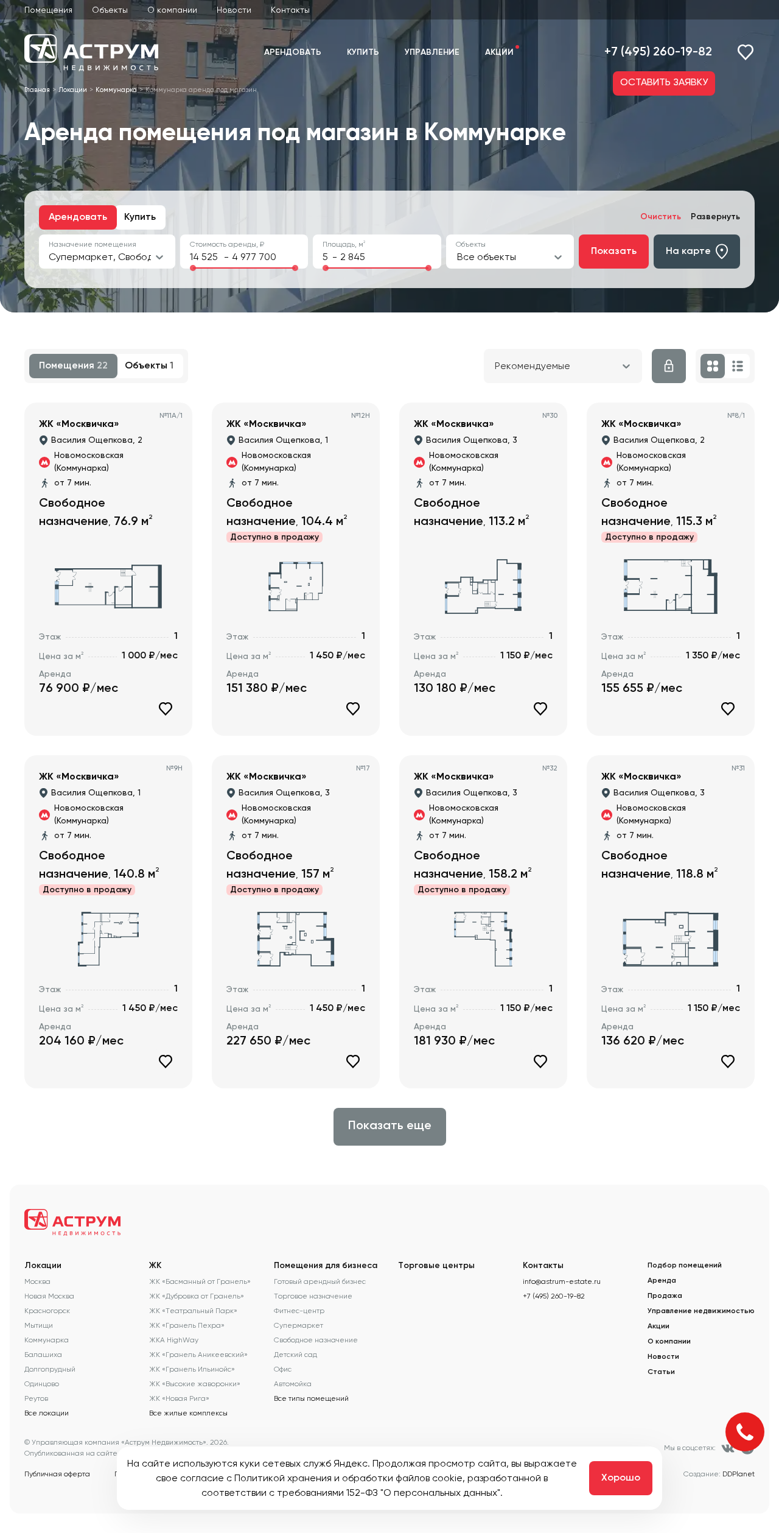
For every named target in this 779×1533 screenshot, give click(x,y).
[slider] (193, 268)
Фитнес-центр (299, 1310)
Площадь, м (344, 243)
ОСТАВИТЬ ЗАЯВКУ (664, 83)
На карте (688, 251)
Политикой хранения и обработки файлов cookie (348, 1478)
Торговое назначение (313, 1296)
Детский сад (295, 1354)
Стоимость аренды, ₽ (227, 244)
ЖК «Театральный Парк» (193, 1310)
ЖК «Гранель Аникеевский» (198, 1354)
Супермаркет (298, 1325)
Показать (614, 251)
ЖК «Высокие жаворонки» (194, 1384)
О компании (172, 10)
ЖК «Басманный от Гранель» (200, 1281)
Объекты (110, 10)
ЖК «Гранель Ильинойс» (192, 1369)
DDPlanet (738, 1474)
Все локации (46, 1413)
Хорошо (620, 1478)
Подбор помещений (685, 1265)
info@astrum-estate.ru (562, 1281)
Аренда (662, 1281)
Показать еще (389, 1126)
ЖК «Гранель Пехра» (187, 1325)
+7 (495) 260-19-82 (658, 52)
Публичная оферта (57, 1474)
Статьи (661, 1372)
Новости (234, 10)
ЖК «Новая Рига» (179, 1398)
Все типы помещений (311, 1398)
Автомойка (293, 1384)
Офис (283, 1369)
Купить (363, 52)
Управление (432, 52)
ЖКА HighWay (173, 1340)
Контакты (290, 10)
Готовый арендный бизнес (320, 1281)
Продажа (665, 1296)
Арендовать (292, 52)
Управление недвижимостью (701, 1311)
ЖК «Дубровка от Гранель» (196, 1296)
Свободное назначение (316, 1340)
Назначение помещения (92, 244)
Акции (499, 52)
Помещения (48, 10)
